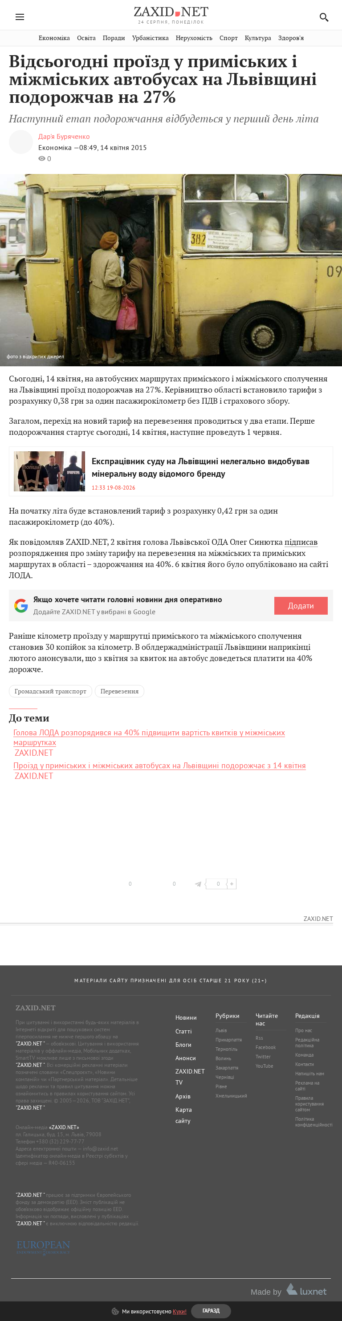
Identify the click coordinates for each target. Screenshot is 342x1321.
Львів (221, 1030)
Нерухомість (194, 38)
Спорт (229, 38)
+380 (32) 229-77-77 (60, 1141)
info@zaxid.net (100, 1148)
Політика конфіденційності (314, 1122)
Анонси (185, 1058)
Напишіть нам (309, 1073)
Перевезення (119, 691)
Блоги (183, 1045)
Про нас (303, 1030)
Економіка (54, 38)
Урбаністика (150, 38)
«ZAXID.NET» (64, 1127)
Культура (258, 38)
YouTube (264, 1066)
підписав (301, 542)
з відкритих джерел (41, 356)
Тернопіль (226, 1049)
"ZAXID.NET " (30, 1043)
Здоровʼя (291, 38)
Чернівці (225, 1077)
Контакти (304, 1064)
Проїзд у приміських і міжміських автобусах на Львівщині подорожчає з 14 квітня (159, 765)
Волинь (223, 1058)
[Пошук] (321, 17)
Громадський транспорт (50, 691)
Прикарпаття (229, 1040)
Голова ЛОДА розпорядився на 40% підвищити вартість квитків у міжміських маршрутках (149, 737)
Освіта (86, 38)
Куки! (180, 1311)
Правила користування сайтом (309, 1104)
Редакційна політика (307, 1043)
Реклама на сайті (307, 1086)
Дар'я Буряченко (64, 136)
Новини (186, 1017)
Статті (183, 1031)
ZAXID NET (171, 11)
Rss (259, 1038)
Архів (183, 1096)
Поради (114, 38)
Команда (304, 1055)
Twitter (263, 1057)
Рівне (221, 1086)
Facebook (266, 1047)
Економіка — (58, 147)
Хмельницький (231, 1096)
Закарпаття (227, 1068)
